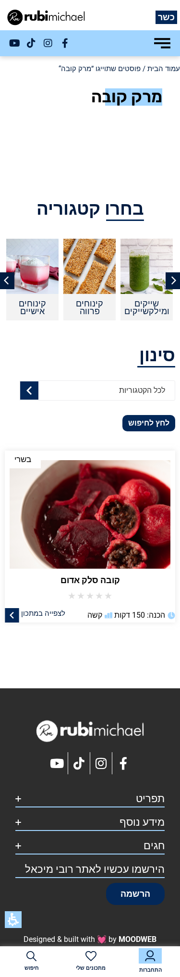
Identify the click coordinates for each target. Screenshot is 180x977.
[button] (135, 894)
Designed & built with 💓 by (90, 939)
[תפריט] (162, 43)
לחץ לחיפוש (148, 422)
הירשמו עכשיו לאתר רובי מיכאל (95, 869)
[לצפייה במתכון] (12, 615)
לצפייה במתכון (43, 613)
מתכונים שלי (91, 968)
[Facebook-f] (65, 43)
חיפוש (31, 968)
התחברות (150, 970)
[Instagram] (48, 43)
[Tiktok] (31, 43)
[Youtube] (14, 43)
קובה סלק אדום (90, 580)
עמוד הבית (163, 68)
